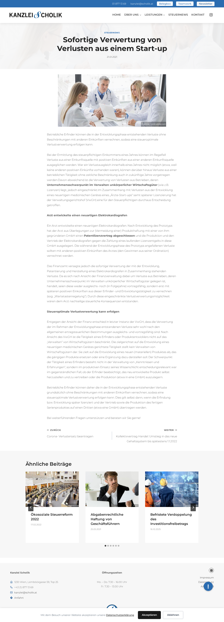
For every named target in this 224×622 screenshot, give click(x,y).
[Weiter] (193, 507)
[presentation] (52, 489)
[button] (208, 586)
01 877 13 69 (119, 3)
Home (116, 14)
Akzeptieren (149, 614)
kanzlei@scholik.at (142, 3)
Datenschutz (206, 582)
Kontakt (197, 14)
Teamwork (184, 3)
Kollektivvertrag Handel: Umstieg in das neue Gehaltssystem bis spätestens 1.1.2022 (146, 436)
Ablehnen (173, 614)
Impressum (207, 577)
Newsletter (205, 3)
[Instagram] (211, 15)
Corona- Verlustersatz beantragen (70, 433)
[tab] (105, 546)
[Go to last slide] (30, 507)
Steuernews (178, 14)
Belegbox (165, 3)
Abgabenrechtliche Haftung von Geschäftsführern (107, 519)
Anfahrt (19, 597)
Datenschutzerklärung (120, 615)
